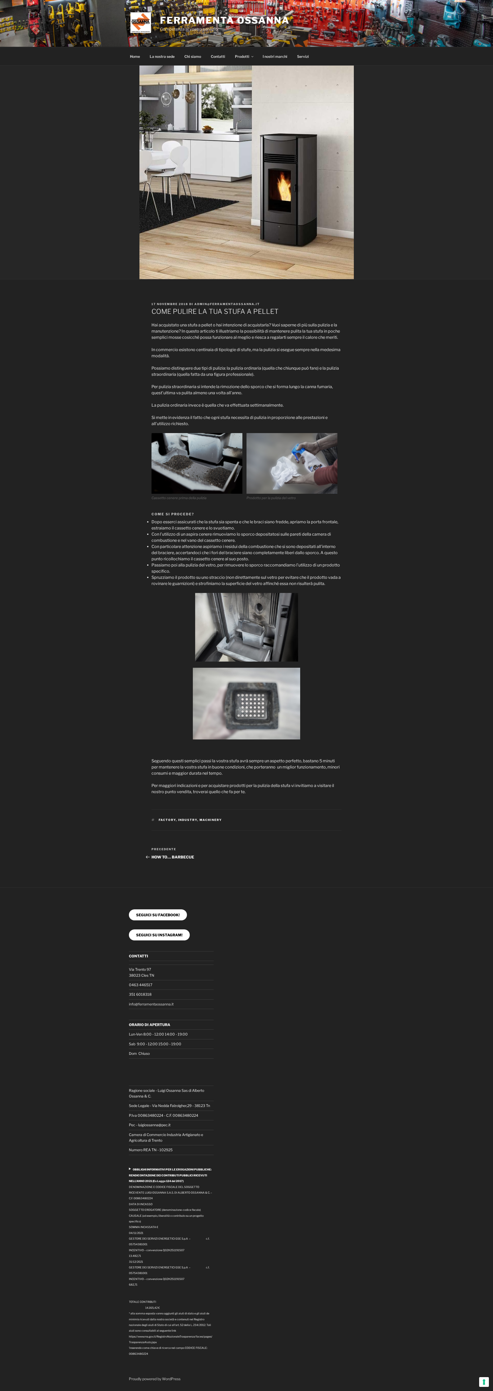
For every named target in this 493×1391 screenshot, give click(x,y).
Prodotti (242, 56)
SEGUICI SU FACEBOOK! (158, 915)
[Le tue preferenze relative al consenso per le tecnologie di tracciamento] (484, 1382)
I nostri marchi (275, 56)
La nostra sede (162, 56)
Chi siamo (192, 56)
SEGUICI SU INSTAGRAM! (159, 935)
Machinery (211, 820)
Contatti (218, 56)
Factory (167, 820)
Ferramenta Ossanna (225, 20)
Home (135, 56)
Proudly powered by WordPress (155, 1379)
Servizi (303, 56)
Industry (187, 820)
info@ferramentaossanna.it (151, 1004)
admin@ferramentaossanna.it (227, 304)
